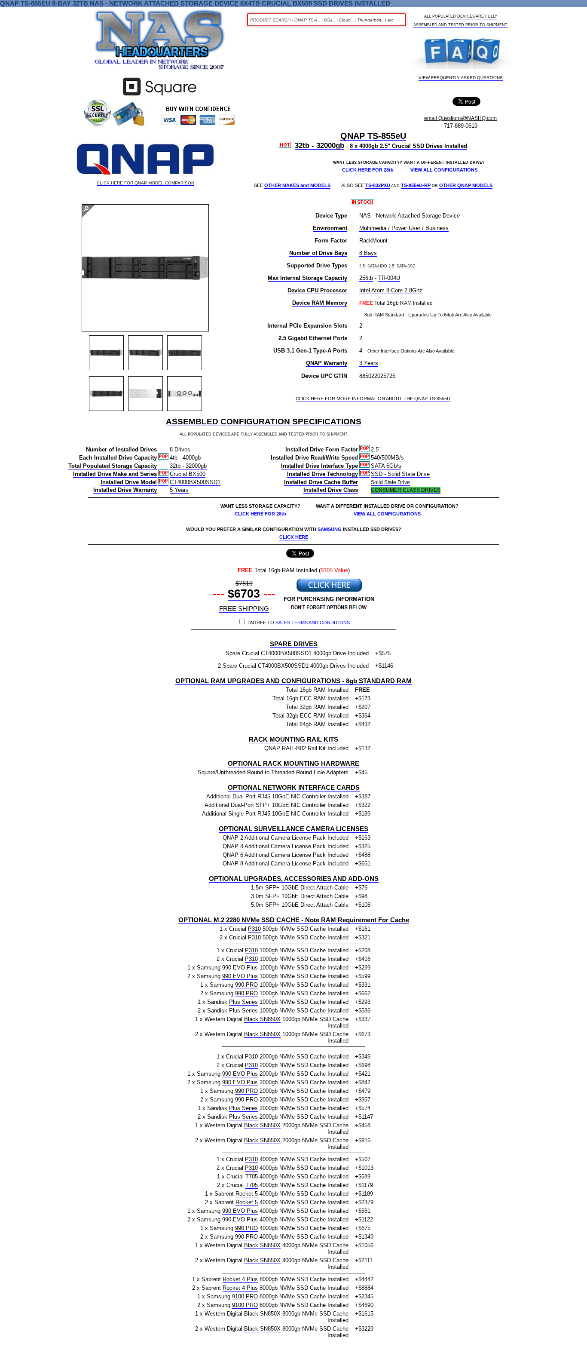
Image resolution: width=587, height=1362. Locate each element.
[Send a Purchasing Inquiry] (329, 591)
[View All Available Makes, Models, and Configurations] (159, 42)
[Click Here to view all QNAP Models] (145, 159)
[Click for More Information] (160, 95)
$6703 (244, 593)
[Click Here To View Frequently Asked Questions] (461, 53)
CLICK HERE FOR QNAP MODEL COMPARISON (145, 183)
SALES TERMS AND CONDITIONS (312, 622)
